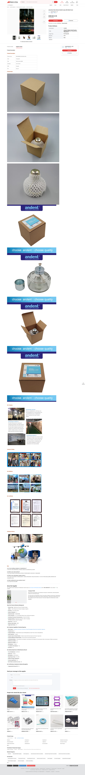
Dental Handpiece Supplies (12, 760)
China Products (27, 768)
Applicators (44, 741)
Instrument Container (63, 741)
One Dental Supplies (57, 758)
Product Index (59, 768)
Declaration (52, 771)
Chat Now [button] (71, 20)
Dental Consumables (29, 7)
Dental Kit (9, 753)
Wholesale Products (42, 768)
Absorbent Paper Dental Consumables (51, 753)
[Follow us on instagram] (73, 765)
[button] (67, 2)
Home (8, 7)
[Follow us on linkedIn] (77, 765)
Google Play (15, 765)
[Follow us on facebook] (70, 765)
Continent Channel (53, 768)
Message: (11, 680)
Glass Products (62, 743)
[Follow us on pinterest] (75, 765)
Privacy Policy (57, 771)
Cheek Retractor (27, 743)
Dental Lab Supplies (21, 760)
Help (60, 5)
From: (11, 674)
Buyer (55, 5)
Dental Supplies (50, 758)
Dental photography (10, 741)
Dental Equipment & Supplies (21, 7)
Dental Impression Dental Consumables (37, 753)
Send (14, 688)
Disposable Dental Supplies (66, 758)
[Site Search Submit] (56, 2)
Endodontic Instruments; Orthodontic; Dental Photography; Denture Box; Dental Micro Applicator (29, 629)
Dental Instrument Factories (41, 758)
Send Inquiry (55, 20)
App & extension (65, 5)
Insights (63, 768)
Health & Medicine (12, 7)
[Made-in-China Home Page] (12, 2)
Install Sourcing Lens (31, 765)
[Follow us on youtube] (74, 765)
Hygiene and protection (10, 743)
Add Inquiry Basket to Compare (27, 41)
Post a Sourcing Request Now (34, 688)
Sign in (77, 2)
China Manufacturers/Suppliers (34, 768)
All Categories (10, 5)
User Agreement (48, 771)
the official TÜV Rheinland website (35, 587)
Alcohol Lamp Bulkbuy (29, 760)
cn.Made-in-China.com (52, 769)
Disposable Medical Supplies (17, 753)
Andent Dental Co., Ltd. (54, 11)
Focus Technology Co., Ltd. (35, 771)
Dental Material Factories (31, 758)
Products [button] (22, 2)
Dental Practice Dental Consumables (64, 753)
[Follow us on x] (71, 765)
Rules (77, 5)
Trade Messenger (23, 765)
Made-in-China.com (38, 769)
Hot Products (22, 768)
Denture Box (27, 741)
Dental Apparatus (26, 753)
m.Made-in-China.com (45, 769)
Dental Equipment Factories (12, 758)
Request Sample (64, 23)
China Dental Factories (21, 758)
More (8, 762)
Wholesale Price (48, 768)
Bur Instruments (44, 743)
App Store (10, 765)
